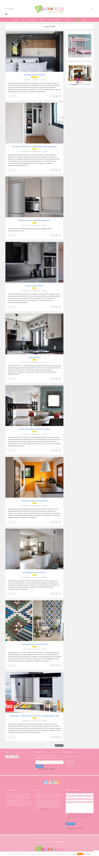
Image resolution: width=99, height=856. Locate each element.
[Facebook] (6, 9)
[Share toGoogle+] (57, 96)
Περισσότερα (12, 96)
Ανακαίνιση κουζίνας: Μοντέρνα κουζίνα (34, 429)
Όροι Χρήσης (87, 854)
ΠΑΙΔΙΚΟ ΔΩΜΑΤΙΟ (54, 19)
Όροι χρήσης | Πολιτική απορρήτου (74, 828)
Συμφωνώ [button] (80, 854)
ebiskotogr (27, 79)
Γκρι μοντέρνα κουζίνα (34, 286)
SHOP (84, 19)
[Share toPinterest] (60, 96)
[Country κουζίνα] (36, 334)
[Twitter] (9, 9)
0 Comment (43, 79)
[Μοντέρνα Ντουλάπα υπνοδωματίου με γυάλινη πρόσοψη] (36, 123)
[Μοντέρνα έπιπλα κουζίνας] (36, 51)
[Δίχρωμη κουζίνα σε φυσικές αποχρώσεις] (36, 197)
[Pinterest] (14, 9)
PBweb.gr (49, 838)
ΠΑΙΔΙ (23, 19)
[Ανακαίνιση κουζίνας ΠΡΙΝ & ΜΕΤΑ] (36, 477)
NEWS (77, 19)
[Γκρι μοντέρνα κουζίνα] (36, 262)
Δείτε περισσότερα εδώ (27, 805)
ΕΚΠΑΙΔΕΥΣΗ (33, 19)
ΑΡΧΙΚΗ (15, 19)
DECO (33, 77)
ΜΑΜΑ (43, 19)
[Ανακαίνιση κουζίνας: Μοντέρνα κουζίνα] (36, 405)
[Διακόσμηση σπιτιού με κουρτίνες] (36, 620)
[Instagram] (11, 9)
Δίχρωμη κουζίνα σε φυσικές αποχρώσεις (34, 220)
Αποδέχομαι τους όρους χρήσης (45, 768)
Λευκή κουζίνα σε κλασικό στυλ (34, 572)
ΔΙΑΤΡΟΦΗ (67, 19)
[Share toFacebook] (51, 96)
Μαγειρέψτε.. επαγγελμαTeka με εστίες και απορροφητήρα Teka (34, 716)
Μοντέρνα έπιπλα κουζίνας (34, 75)
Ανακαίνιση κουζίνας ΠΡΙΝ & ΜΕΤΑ (34, 501)
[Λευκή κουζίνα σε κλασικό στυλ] (36, 549)
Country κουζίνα (34, 357)
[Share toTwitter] (54, 96)
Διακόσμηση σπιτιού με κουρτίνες (34, 644)
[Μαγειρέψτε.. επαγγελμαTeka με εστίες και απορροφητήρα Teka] (36, 692)
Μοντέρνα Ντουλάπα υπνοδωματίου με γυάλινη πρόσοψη (34, 147)
